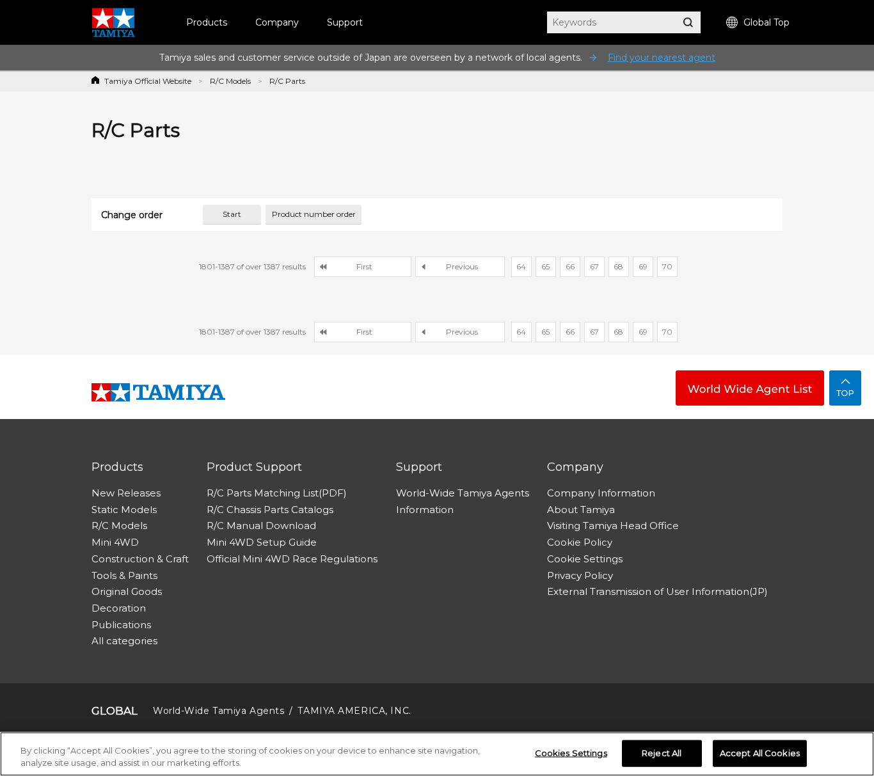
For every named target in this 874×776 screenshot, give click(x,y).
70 (667, 266)
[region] (437, 754)
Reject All (661, 753)
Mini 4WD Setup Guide (262, 542)
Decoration (118, 608)
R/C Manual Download (261, 525)
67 (594, 266)
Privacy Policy (580, 575)
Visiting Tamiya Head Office (613, 525)
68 (618, 266)
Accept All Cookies (760, 753)
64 (521, 266)
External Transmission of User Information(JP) (657, 591)
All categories (124, 641)
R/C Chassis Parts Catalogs (270, 509)
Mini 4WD (115, 542)
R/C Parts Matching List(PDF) (277, 493)
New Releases (126, 493)
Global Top (766, 22)
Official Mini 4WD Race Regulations (292, 559)
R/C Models (230, 81)
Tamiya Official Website (147, 81)
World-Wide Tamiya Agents (462, 493)
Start (232, 214)
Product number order (314, 214)
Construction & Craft (140, 559)
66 (570, 266)
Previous (462, 266)
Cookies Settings (571, 753)
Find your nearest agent (661, 57)
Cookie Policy (579, 542)
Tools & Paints (124, 575)
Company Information (601, 493)
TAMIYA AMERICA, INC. (354, 711)
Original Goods (126, 591)
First (364, 266)
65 (545, 266)
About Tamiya (581, 509)
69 (643, 266)
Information (425, 509)
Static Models (124, 509)
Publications (121, 625)
